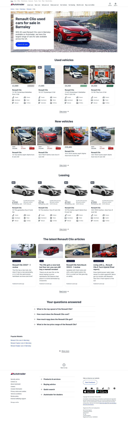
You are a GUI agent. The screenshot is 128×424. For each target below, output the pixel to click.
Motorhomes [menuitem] (24, 1)
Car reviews (63, 5)
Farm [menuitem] (39, 1)
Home (12, 9)
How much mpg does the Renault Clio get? (55, 319)
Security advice (15, 379)
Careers (13, 386)
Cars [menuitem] (12, 1)
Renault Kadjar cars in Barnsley (21, 346)
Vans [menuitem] (15, 1)
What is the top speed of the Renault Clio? (54, 309)
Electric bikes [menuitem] (49, 1)
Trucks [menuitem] (35, 1)
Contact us (14, 381)
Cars (17, 9)
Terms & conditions (16, 393)
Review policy (15, 396)
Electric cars (80, 5)
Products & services (52, 379)
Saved (110, 5)
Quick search (49, 389)
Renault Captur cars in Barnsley (21, 343)
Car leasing (72, 5)
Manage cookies (15, 402)
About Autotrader (16, 384)
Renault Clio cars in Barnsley (20, 340)
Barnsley (22, 9)
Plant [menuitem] (43, 1)
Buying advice (50, 384)
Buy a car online (89, 5)
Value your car (54, 5)
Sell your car (45, 5)
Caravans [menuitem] (30, 1)
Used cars (30, 5)
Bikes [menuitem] (19, 1)
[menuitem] (30, 5)
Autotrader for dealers (53, 395)
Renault (29, 9)
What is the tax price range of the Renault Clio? (57, 324)
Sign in (115, 5)
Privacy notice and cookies (18, 391)
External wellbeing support (18, 398)
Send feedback (90, 382)
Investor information (16, 389)
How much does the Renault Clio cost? (53, 314)
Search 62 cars (23, 44)
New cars (37, 5)
